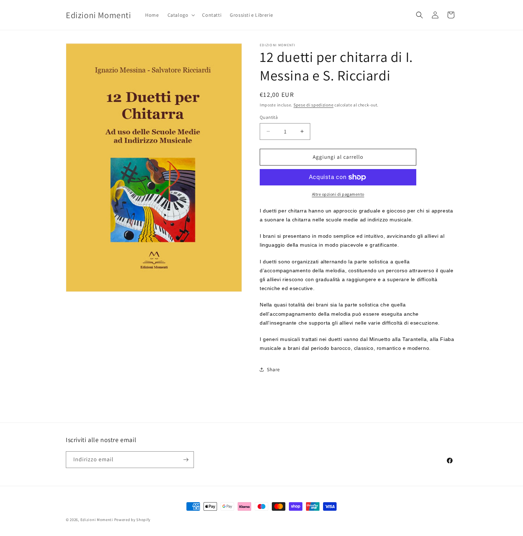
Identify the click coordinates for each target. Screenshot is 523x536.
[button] (180, 14)
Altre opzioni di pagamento (338, 194)
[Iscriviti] (186, 459)
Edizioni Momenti (96, 519)
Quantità (269, 117)
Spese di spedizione (313, 104)
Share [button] (273, 369)
